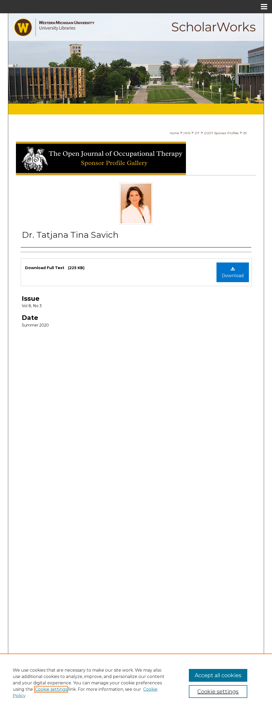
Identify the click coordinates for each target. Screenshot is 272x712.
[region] (136, 683)
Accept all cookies (218, 675)
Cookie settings (51, 689)
